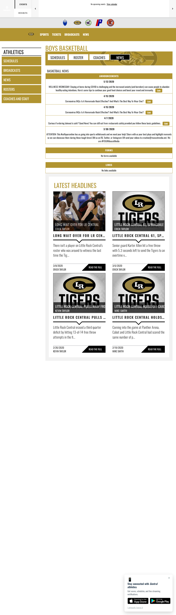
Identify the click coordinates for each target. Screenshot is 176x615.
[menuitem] (65, 23)
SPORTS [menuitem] (44, 34)
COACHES (99, 57)
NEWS (120, 57)
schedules (10, 60)
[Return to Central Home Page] (31, 32)
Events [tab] (23, 4)
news (6, 79)
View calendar (112, 4)
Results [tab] (23, 13)
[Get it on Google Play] (160, 601)
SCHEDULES (57, 57)
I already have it (135, 607)
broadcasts (11, 70)
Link (159, 90)
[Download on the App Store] (138, 601)
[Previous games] (35, 8)
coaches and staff (16, 98)
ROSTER (78, 57)
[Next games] (172, 8)
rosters (9, 89)
